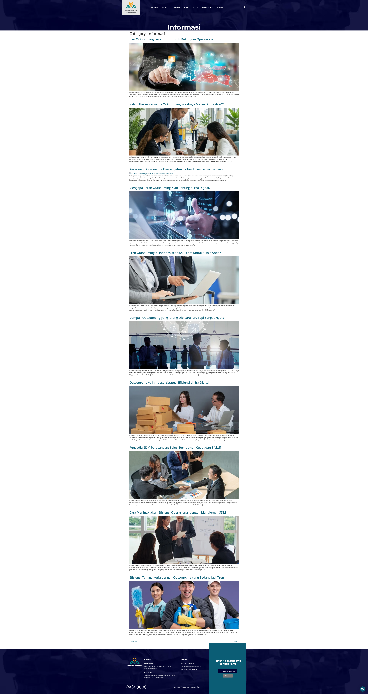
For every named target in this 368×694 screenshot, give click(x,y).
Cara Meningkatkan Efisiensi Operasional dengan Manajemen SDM (177, 512)
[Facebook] (129, 687)
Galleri (195, 7)
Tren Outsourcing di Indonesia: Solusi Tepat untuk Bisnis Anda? (175, 253)
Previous (133, 642)
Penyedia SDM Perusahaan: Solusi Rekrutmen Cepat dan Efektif (175, 447)
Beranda (154, 7)
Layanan (176, 7)
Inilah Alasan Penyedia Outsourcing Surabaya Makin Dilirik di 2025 (177, 104)
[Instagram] (134, 687)
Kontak (220, 7)
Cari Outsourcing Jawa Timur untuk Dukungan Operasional (171, 39)
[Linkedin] (144, 687)
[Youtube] (139, 687)
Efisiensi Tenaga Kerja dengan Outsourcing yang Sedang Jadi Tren (176, 577)
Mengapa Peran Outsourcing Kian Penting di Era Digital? (169, 188)
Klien (186, 7)
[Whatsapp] (362, 689)
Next (236, 642)
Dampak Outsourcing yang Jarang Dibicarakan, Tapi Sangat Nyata (176, 318)
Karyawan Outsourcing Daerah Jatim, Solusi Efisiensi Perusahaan (176, 169)
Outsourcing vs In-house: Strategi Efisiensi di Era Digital (169, 382)
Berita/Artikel (207, 7)
